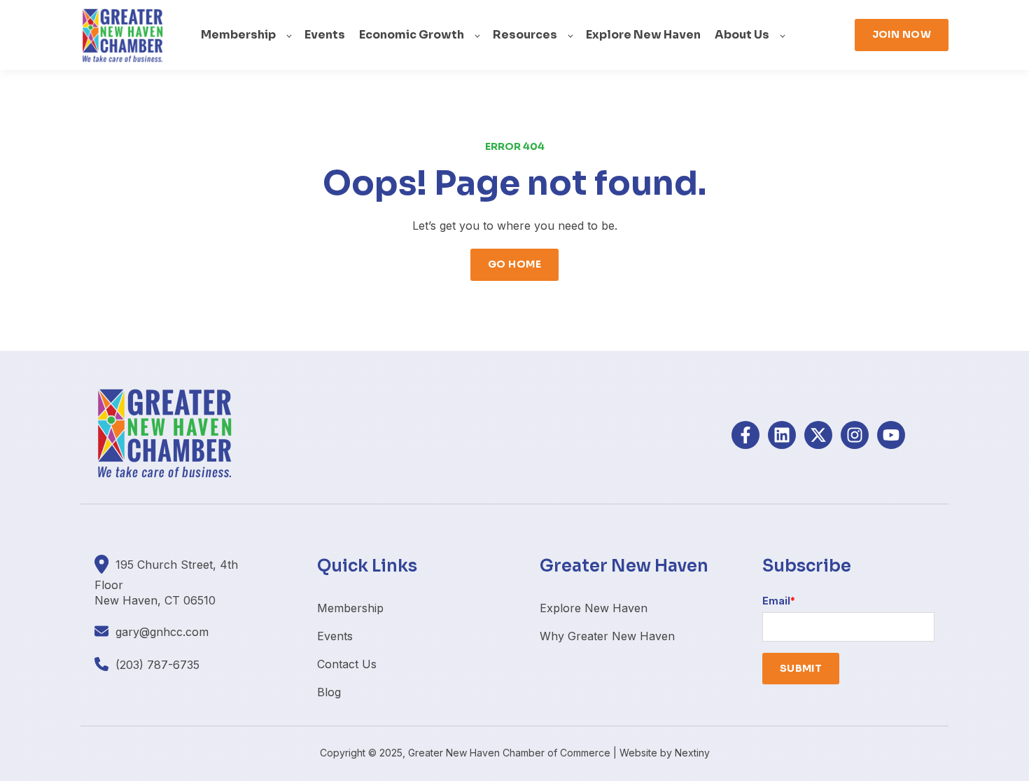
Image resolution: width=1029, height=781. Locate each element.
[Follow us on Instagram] (855, 435)
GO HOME (514, 264)
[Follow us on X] (818, 435)
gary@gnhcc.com (162, 632)
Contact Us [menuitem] (347, 664)
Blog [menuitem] (329, 692)
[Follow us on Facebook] (746, 435)
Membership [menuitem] (350, 608)
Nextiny (692, 753)
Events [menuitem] (335, 636)
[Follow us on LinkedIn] (782, 435)
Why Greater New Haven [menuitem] (607, 636)
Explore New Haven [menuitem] (594, 608)
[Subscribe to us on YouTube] (891, 435)
